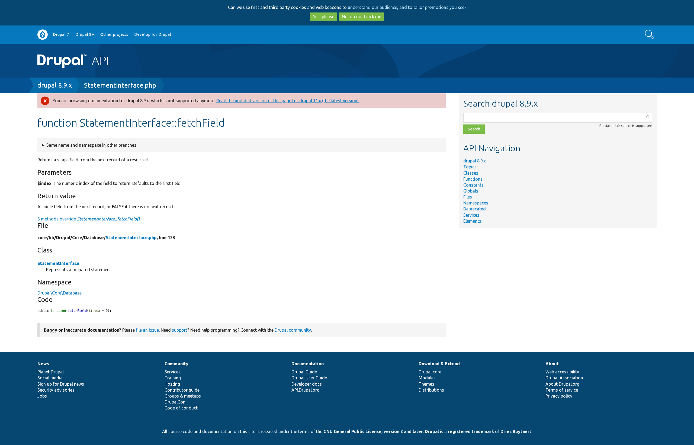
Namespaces (475, 202)
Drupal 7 (61, 34)
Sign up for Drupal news (60, 384)
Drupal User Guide (309, 377)
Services (471, 215)
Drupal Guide (304, 371)
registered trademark (471, 431)
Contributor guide (182, 390)
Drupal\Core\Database (59, 292)
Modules (427, 377)
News (43, 363)
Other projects (114, 34)
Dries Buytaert (515, 431)
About (552, 363)
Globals (470, 190)
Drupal (432, 431)
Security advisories (56, 390)
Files (467, 196)
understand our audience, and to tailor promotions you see (406, 7)
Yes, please (323, 16)
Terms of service (561, 390)
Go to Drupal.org (42, 34)
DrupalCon (175, 401)
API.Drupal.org (305, 390)
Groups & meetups (183, 395)
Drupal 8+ (84, 34)
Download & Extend (439, 363)
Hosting (172, 384)
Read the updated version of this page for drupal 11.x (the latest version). (287, 100)
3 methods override (88, 218)
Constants (473, 185)
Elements (472, 221)
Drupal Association (564, 377)
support (179, 330)
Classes (470, 173)
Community (176, 363)
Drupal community (293, 330)
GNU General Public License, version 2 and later (373, 431)
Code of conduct (181, 407)
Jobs (42, 395)
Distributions (431, 390)
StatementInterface (58, 263)
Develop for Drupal (152, 34)
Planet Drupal (50, 371)
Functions (473, 179)
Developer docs (306, 384)
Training (173, 377)
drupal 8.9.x (54, 85)
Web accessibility (562, 371)
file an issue (147, 330)
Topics (470, 166)
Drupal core (430, 371)
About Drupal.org (562, 384)
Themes (426, 384)
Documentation (307, 363)
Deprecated (474, 208)
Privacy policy (558, 395)
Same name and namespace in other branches (91, 145)
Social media (50, 377)
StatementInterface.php (120, 85)
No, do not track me (361, 16)
